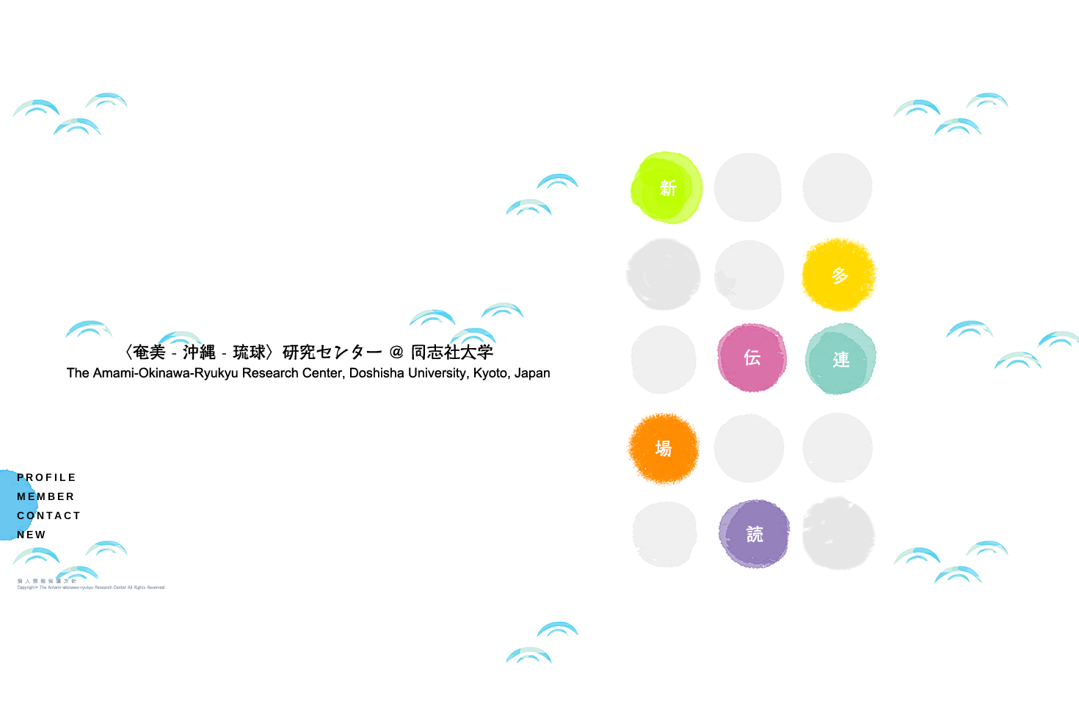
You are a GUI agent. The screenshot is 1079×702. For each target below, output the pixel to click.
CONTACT (49, 515)
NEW (32, 534)
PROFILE (47, 477)
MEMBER (46, 496)
